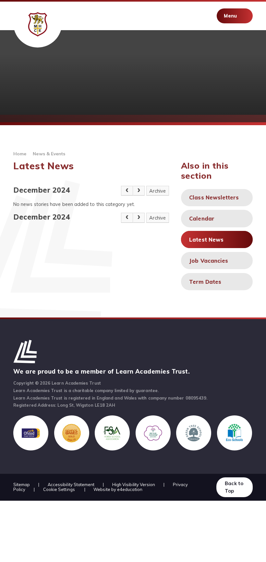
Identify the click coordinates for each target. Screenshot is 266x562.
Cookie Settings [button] (59, 489)
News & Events (49, 153)
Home (19, 153)
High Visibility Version (133, 484)
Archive (157, 191)
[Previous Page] (127, 191)
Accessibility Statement (71, 484)
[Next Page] (139, 191)
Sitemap (21, 484)
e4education (129, 489)
